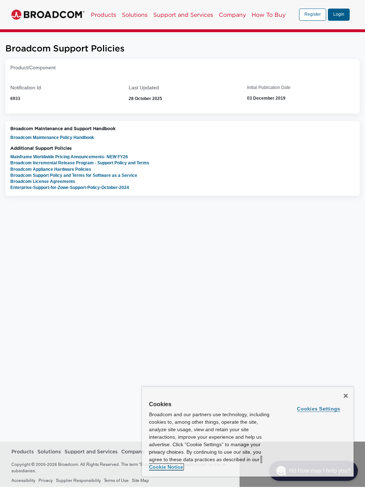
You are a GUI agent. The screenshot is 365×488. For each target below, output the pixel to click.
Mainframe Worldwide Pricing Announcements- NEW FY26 (69, 156)
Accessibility (23, 480)
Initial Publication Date (269, 87)
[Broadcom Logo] (47, 14)
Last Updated (144, 87)
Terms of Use (116, 480)
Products (103, 14)
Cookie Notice (166, 467)
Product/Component (33, 67)
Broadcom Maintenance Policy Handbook (52, 137)
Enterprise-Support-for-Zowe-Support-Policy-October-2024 (69, 187)
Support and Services (183, 14)
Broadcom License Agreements (42, 181)
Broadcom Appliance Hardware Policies (50, 169)
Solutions (135, 14)
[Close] (346, 396)
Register (312, 14)
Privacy (45, 480)
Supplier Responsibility (78, 480)
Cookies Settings (318, 409)
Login (338, 14)
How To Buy (269, 14)
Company (232, 14)
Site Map (140, 480)
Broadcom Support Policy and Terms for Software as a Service (73, 175)
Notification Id (25, 87)
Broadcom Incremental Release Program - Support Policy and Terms (79, 162)
